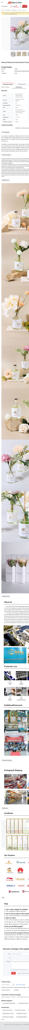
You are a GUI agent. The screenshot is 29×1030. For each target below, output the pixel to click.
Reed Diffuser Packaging (8, 1017)
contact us (6, 14)
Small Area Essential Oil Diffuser (7, 987)
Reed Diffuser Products (22, 1013)
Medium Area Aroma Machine (20, 987)
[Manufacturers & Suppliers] (14, 2)
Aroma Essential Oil (5, 990)
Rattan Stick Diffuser (22, 10)
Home (2, 10)
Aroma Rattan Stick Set (23, 1003)
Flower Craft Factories (7, 1010)
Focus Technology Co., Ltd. (18, 1024)
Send (13, 973)
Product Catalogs (21, 984)
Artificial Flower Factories (8, 1013)
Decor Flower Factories (20, 1010)
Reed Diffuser (14, 10)
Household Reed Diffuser (21, 1017)
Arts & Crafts (7, 10)
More (2, 1019)
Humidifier (16, 990)
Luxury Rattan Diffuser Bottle (9, 1003)
